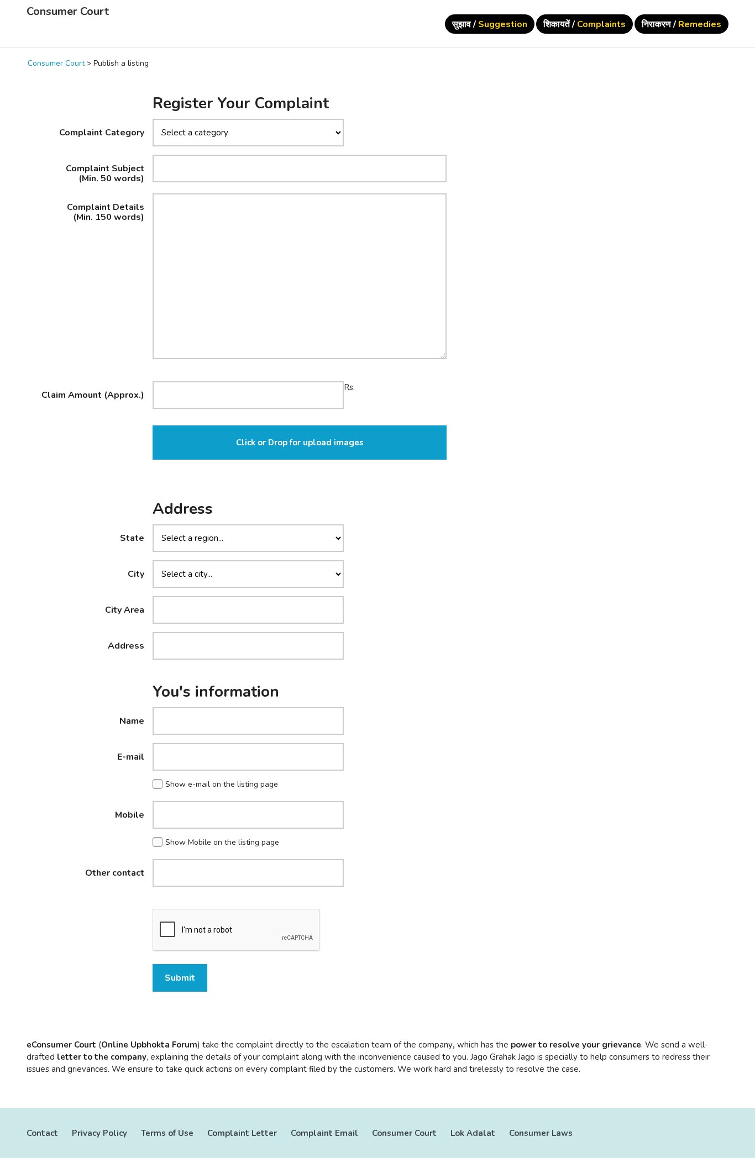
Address (126, 645)
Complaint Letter (242, 1133)
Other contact (114, 872)
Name (131, 720)
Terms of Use (167, 1133)
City (136, 573)
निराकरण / (681, 24)
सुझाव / (489, 24)
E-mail (130, 756)
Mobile (129, 814)
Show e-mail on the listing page (221, 784)
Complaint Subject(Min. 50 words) (105, 172)
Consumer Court (68, 12)
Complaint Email (324, 1133)
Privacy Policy (99, 1133)
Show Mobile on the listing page (222, 842)
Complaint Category (101, 132)
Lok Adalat (472, 1133)
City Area (124, 609)
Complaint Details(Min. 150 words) (105, 211)
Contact (42, 1133)
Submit (180, 978)
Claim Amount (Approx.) (92, 394)
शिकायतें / (584, 24)
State (132, 537)
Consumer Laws (541, 1133)
